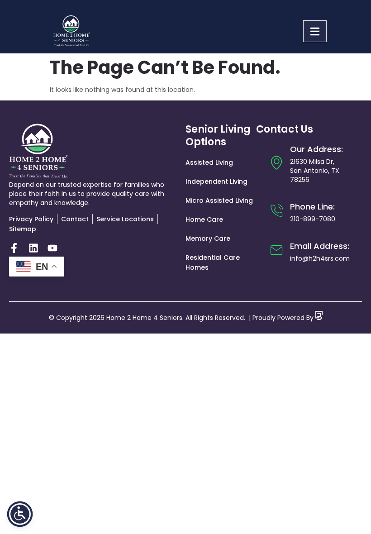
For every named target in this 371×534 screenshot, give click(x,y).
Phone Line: (312, 206)
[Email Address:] (276, 250)
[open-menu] (315, 31)
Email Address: (319, 246)
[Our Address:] (276, 162)
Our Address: (316, 149)
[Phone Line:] (276, 211)
